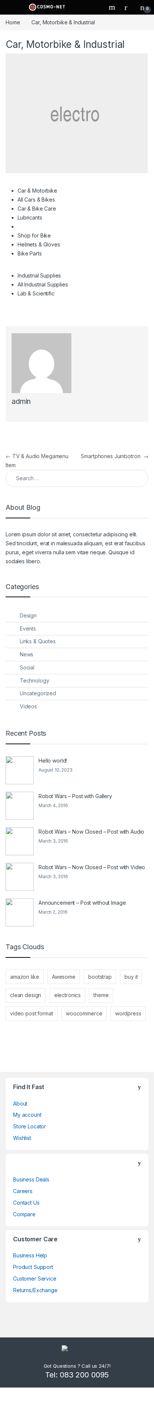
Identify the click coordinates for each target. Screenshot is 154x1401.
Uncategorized (38, 693)
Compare (24, 1214)
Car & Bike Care (37, 208)
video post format (31, 1013)
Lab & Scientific (36, 293)
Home (13, 22)
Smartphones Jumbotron (114, 456)
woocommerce (84, 1013)
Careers (23, 1191)
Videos (28, 706)
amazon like (24, 977)
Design (28, 615)
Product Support (33, 1267)
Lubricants (30, 217)
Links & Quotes (38, 641)
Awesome (64, 977)
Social (27, 667)
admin (21, 401)
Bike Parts (30, 253)
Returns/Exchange (35, 1290)
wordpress (128, 1013)
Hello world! (52, 760)
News (26, 654)
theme (100, 995)
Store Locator (29, 1126)
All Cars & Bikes (36, 199)
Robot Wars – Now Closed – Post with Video (91, 867)
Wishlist (22, 1138)
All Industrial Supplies (43, 284)
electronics (67, 995)
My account (27, 1115)
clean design (25, 995)
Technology (34, 680)
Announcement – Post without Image (82, 902)
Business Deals (31, 1179)
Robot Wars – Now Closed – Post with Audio (91, 831)
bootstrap (100, 977)
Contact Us (26, 1202)
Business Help (30, 1255)
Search (113, 7)
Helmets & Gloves (39, 244)
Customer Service (34, 1278)
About (20, 1103)
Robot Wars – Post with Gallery (75, 796)
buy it (131, 977)
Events (28, 628)
